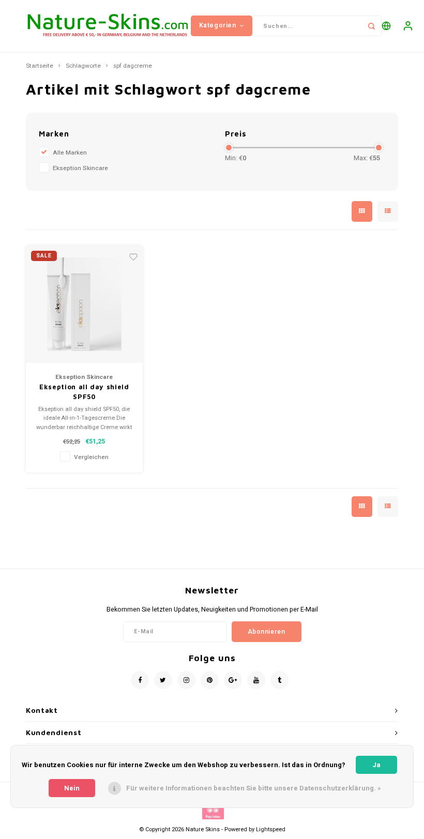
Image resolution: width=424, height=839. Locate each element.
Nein (72, 788)
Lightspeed (270, 829)
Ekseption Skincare (80, 168)
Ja (376, 765)
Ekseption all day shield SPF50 (84, 392)
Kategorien (217, 25)
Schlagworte (83, 66)
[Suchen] (371, 26)
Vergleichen (91, 457)
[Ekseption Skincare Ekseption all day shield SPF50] (84, 304)
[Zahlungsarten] (212, 812)
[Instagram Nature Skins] (186, 680)
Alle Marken (70, 152)
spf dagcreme (132, 66)
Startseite (39, 66)
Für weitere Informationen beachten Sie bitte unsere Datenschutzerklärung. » (253, 788)
